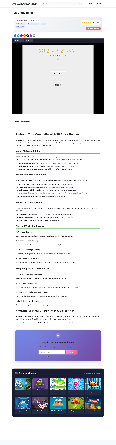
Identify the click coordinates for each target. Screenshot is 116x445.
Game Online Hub (24, 4)
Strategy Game (20, 26)
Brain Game (21, 24)
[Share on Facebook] (15, 35)
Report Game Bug (94, 28)
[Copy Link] (34, 35)
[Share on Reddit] (24, 35)
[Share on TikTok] (27, 35)
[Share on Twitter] (18, 35)
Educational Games (33, 24)
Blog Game (99, 3)
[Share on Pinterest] (21, 35)
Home (90, 3)
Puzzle (43, 24)
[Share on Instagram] (31, 35)
